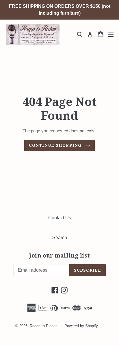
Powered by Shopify (81, 326)
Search (59, 237)
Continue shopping (55, 145)
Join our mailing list (59, 256)
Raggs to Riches (43, 326)
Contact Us (59, 217)
